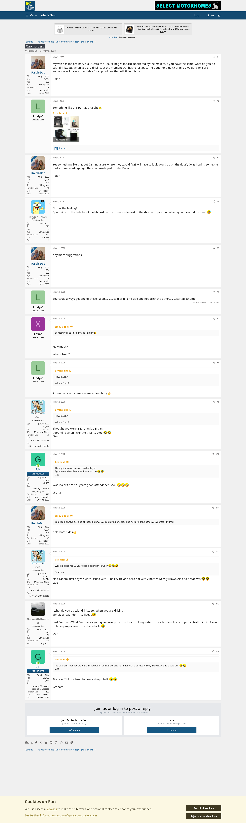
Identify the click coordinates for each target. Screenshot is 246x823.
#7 (218, 318)
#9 (218, 401)
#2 (218, 101)
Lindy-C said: (62, 326)
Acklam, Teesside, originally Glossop (40, 490)
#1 (218, 57)
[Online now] (38, 465)
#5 (218, 248)
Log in (173, 730)
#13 (217, 603)
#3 (218, 157)
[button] (219, 15)
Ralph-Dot (33, 50)
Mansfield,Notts (41, 432)
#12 (217, 551)
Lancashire (44, 231)
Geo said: (60, 462)
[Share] (214, 57)
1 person (63, 148)
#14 (217, 651)
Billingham (44, 84)
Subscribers (113, 37)
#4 (218, 201)
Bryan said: (61, 370)
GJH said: (60, 559)
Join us (76, 730)
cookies (52, 809)
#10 (217, 454)
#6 (218, 291)
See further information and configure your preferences (61, 815)
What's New (48, 15)
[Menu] (31, 15)
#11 (217, 507)
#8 (218, 362)
